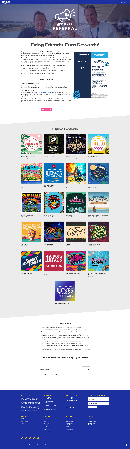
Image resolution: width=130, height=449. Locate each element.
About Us (25, 2)
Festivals (16, 2)
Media (40, 2)
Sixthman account (46, 92)
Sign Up (92, 407)
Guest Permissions (69, 423)
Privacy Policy (37, 444)
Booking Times (69, 424)
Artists (32, 2)
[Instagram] (30, 438)
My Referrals (68, 428)
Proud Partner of (73, 395)
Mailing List (90, 420)
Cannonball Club (91, 423)
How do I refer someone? (48, 375)
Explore (55, 2)
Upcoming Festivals (25, 420)
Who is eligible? (45, 369)
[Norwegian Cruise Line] (72, 399)
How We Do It (46, 421)
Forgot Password (69, 421)
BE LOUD (45, 426)
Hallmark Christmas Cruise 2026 (72, 409)
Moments (47, 2)
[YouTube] (38, 438)
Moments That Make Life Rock (50, 428)
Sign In (67, 418)
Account (124, 2)
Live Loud (25, 395)
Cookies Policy (43, 444)
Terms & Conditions (49, 444)
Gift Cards (90, 424)
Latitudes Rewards (69, 429)
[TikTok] (34, 438)
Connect (92, 416)
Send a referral (46, 109)
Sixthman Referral (47, 431)
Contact (63, 2)
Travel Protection (69, 431)
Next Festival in (72, 405)
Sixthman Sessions (92, 421)
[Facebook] (22, 438)
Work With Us (46, 424)
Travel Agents (46, 429)
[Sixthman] (6, 2)
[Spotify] (26, 438)
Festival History (24, 421)
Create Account (69, 420)
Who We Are (46, 423)
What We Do (46, 420)
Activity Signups (69, 426)
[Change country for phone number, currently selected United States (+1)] (89, 403)
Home (22, 418)
